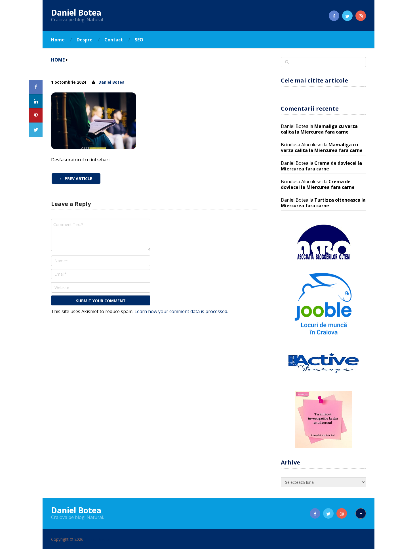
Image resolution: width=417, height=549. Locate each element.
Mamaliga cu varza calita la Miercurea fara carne (319, 129)
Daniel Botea (76, 12)
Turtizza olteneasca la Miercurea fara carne (323, 203)
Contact (113, 40)
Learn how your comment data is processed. (181, 311)
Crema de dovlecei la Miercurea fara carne (321, 166)
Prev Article (78, 178)
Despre (84, 40)
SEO (139, 40)
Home (58, 40)
